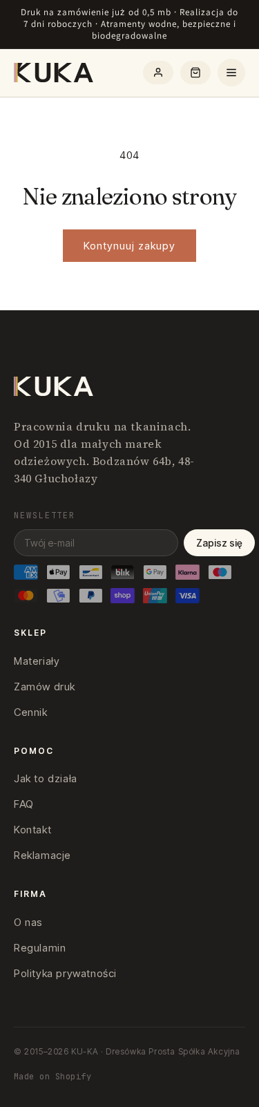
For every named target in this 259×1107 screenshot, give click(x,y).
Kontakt (32, 829)
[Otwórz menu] (231, 72)
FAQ (24, 804)
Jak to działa (45, 778)
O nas (28, 922)
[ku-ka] (54, 72)
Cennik (31, 712)
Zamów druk (44, 686)
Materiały (36, 661)
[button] (195, 72)
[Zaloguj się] (158, 72)
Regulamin (40, 947)
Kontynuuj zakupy (129, 245)
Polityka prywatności (65, 973)
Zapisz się (219, 543)
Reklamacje (42, 855)
